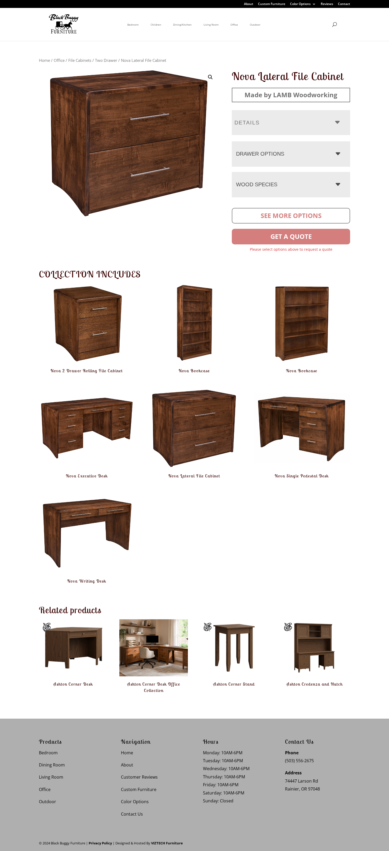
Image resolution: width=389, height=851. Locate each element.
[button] (210, 77)
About (248, 4)
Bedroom (133, 24)
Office (234, 24)
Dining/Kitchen (182, 24)
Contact (344, 4)
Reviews (327, 4)
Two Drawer (106, 60)
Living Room (211, 24)
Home (44, 60)
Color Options (300, 4)
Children (156, 24)
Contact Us (132, 814)
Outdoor (255, 24)
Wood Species (256, 184)
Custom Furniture (271, 4)
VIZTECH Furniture (167, 843)
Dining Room (52, 765)
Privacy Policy (100, 843)
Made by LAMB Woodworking (291, 94)
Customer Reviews (139, 777)
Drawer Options (260, 154)
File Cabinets (79, 60)
